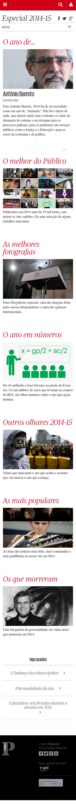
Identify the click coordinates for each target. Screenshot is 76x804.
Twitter (46, 753)
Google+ (51, 753)
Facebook (41, 753)
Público (8, 748)
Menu (6, 27)
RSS (56, 753)
